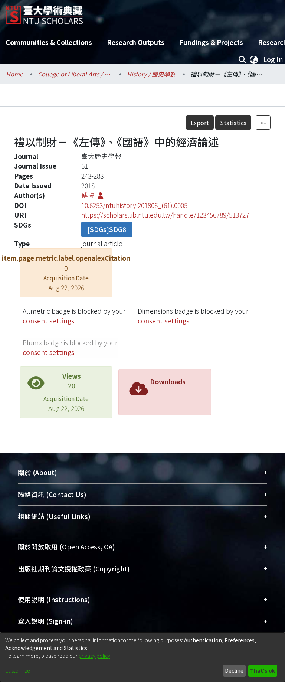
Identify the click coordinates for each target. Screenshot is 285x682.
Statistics (233, 122)
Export (200, 122)
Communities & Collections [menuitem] (49, 42)
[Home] (44, 12)
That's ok (262, 670)
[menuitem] (254, 59)
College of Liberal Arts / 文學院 (75, 73)
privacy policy (94, 655)
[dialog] (142, 657)
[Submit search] (242, 59)
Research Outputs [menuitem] (135, 42)
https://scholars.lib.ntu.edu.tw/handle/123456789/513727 (165, 214)
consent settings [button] (48, 320)
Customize (17, 670)
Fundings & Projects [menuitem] (211, 42)
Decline (234, 670)
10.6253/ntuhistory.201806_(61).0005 (134, 205)
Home (14, 73)
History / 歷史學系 (151, 73)
